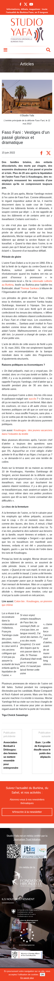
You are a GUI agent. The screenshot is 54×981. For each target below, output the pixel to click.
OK (42, 974)
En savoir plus (27, 978)
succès (33, 398)
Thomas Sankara (29, 288)
